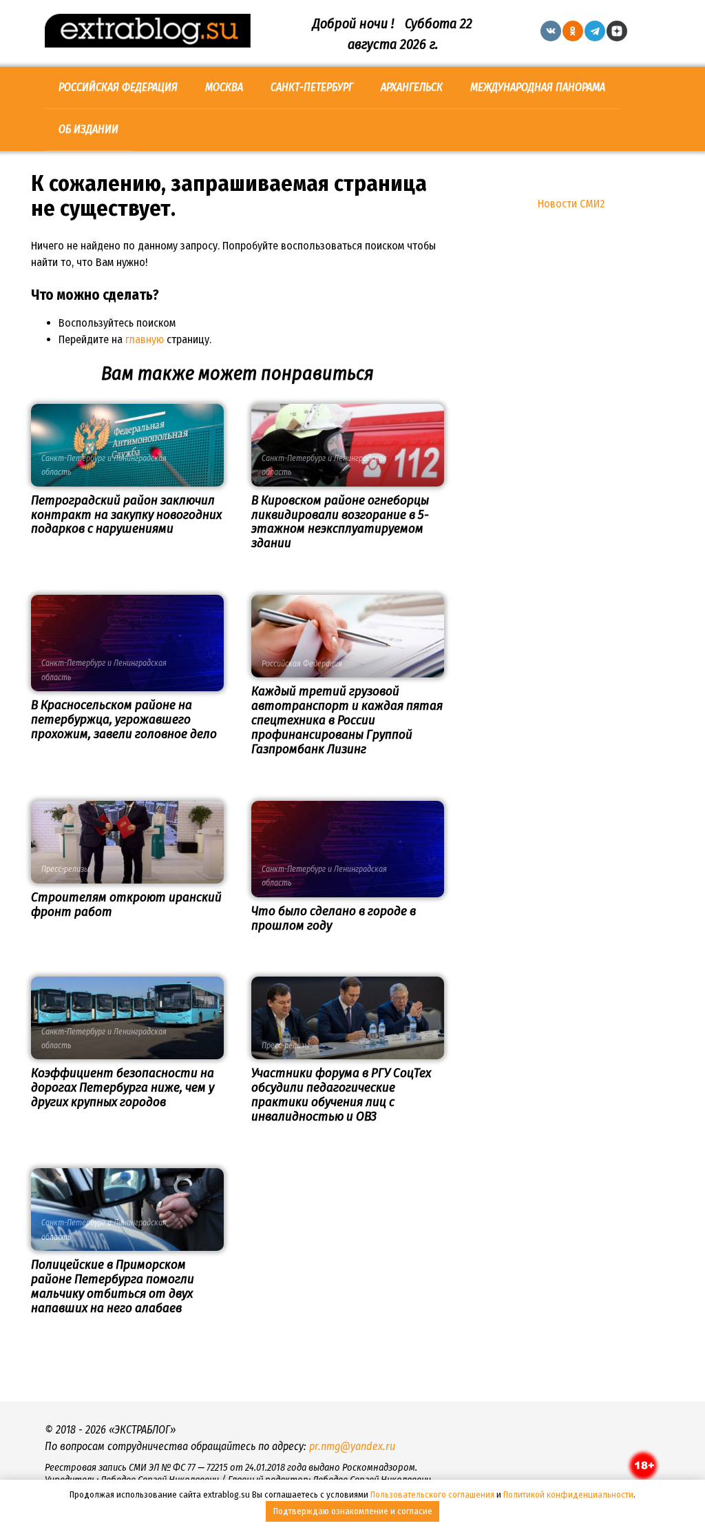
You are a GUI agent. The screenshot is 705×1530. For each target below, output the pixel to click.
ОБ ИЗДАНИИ (88, 129)
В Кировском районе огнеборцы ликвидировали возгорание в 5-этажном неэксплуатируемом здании (340, 521)
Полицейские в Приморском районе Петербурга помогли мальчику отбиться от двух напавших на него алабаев (112, 1286)
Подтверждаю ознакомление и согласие (352, 1511)
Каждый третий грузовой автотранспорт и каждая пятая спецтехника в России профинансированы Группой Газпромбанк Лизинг (347, 720)
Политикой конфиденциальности (568, 1494)
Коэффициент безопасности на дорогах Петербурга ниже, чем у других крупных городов (122, 1087)
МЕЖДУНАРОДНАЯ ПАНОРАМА (537, 87)
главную (144, 339)
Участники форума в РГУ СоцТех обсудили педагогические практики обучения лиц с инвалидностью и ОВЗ (341, 1094)
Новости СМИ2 (571, 203)
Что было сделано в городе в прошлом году (333, 918)
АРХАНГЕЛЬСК (412, 87)
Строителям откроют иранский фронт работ (126, 904)
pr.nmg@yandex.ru (352, 1446)
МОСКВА (224, 87)
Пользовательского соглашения (432, 1494)
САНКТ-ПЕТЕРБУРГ (312, 87)
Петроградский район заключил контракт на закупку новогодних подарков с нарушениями (126, 514)
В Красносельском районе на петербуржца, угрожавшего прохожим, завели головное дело (124, 719)
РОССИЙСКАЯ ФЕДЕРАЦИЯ (118, 87)
